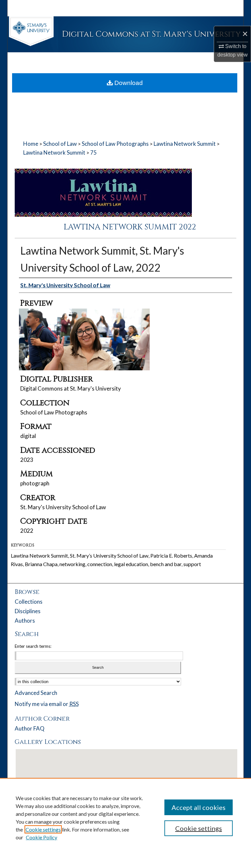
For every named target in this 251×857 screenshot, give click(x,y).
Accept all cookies (199, 807)
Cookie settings (43, 829)
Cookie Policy (41, 837)
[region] (125, 817)
